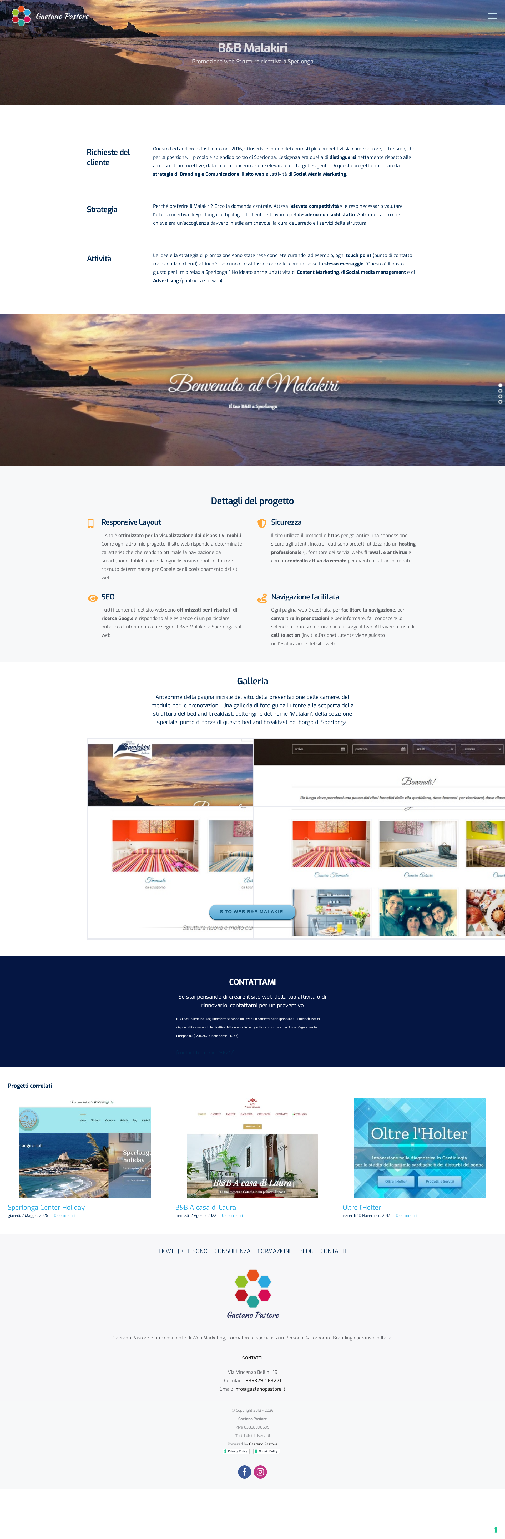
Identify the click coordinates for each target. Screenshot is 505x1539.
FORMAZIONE (274, 1251)
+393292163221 (263, 1380)
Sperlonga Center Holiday (85, 1148)
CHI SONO (195, 1251)
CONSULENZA (232, 1251)
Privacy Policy (254, 1027)
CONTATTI (333, 1251)
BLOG (306, 1251)
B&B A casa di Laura (252, 1148)
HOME (167, 1251)
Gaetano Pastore (263, 1444)
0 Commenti (64, 1215)
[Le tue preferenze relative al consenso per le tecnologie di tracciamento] (496, 1530)
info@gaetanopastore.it (259, 1389)
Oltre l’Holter (419, 1148)
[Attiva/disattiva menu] (492, 16)
